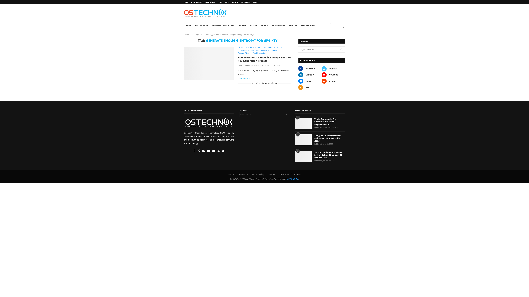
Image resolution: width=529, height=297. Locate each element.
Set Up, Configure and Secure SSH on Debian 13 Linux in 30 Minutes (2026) (328, 155)
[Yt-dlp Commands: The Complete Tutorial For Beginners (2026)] (303, 123)
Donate (235, 2)
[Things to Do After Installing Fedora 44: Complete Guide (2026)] (303, 139)
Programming (278, 25)
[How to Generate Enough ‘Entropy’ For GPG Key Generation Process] (209, 63)
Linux (220, 2)
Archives (243, 110)
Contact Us (245, 2)
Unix (227, 2)
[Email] (213, 151)
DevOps (253, 25)
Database (242, 25)
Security (293, 25)
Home (186, 2)
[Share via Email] (276, 83)
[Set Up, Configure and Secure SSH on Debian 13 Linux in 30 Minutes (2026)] (303, 156)
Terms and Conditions (290, 174)
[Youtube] (208, 151)
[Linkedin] (203, 151)
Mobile (264, 25)
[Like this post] (253, 83)
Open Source (196, 2)
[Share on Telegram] (272, 83)
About (255, 2)
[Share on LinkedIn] (263, 83)
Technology (210, 2)
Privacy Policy (258, 174)
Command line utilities (223, 25)
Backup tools (201, 25)
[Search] (343, 28)
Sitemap (272, 174)
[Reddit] (218, 151)
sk (241, 65)
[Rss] (223, 151)
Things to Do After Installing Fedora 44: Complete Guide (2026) (327, 138)
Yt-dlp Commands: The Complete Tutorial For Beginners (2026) (325, 122)
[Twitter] (198, 151)
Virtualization (308, 25)
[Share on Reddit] (266, 83)
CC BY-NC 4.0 (292, 179)
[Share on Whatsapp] (269, 83)
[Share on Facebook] (256, 83)
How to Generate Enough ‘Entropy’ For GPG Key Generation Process (264, 59)
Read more (243, 78)
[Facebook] (194, 151)
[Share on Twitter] (260, 83)
